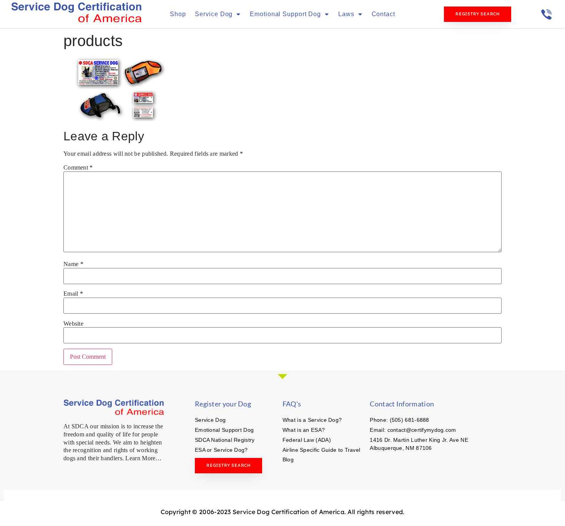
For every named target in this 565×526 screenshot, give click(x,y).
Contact (383, 14)
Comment (78, 168)
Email (73, 294)
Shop (178, 14)
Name (73, 264)
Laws (346, 14)
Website (73, 324)
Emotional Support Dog (285, 14)
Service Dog (214, 14)
